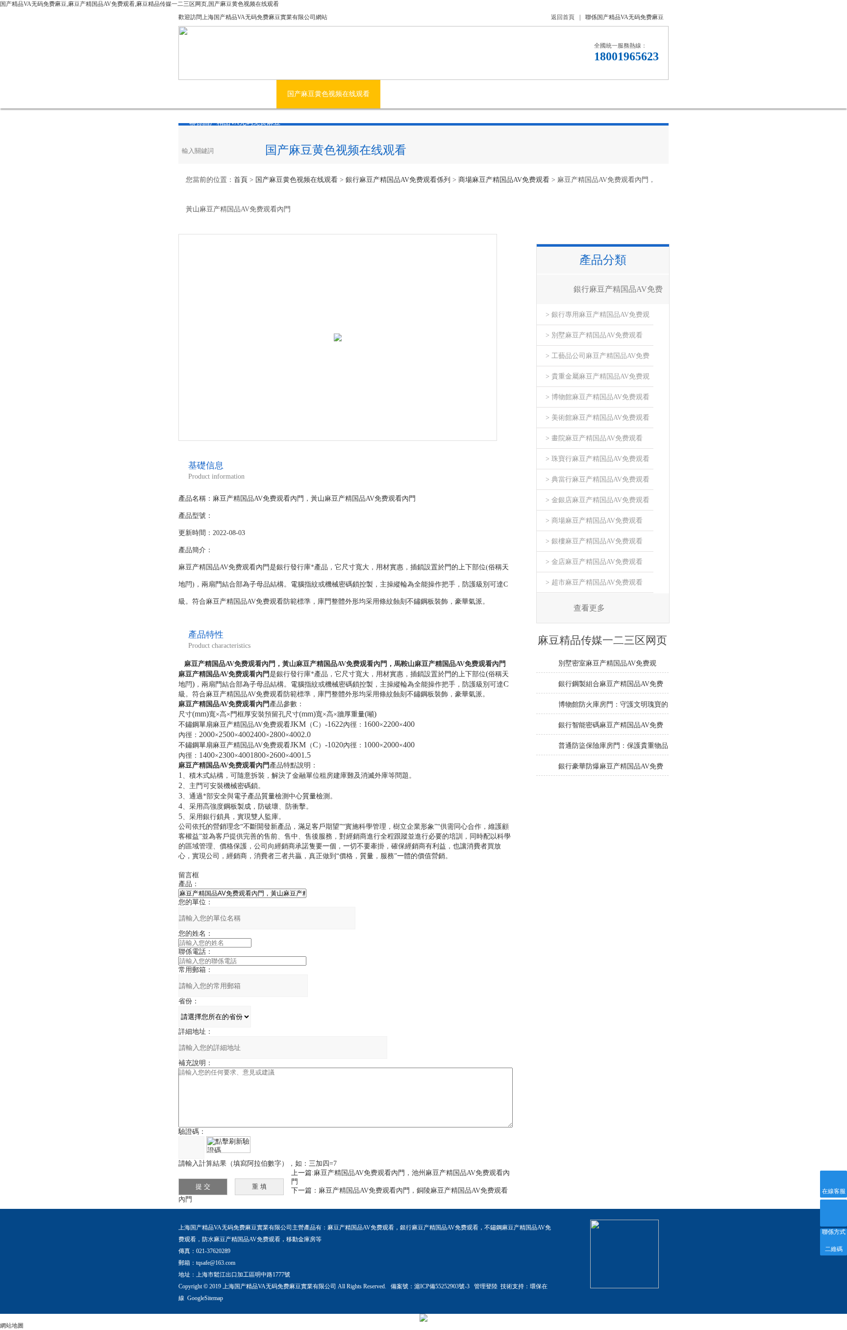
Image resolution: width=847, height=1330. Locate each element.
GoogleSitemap (205, 1298)
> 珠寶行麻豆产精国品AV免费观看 (597, 458)
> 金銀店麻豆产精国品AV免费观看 (597, 500)
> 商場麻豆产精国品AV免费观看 (594, 520)
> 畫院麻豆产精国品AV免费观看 (594, 438)
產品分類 (602, 260)
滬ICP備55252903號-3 (442, 1286)
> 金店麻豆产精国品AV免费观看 (594, 561)
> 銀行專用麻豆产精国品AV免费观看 (597, 318)
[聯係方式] (833, 1213)
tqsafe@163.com (215, 1262)
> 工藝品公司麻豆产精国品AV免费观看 (597, 359)
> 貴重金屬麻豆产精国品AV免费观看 (597, 380)
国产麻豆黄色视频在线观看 (328, 94)
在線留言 (607, 94)
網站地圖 (12, 1325)
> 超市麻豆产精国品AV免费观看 (594, 582)
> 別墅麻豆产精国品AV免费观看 (594, 335)
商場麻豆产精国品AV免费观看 (503, 179)
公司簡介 (252, 94)
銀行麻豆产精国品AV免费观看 (439, 1227)
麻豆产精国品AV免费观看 (360, 1227)
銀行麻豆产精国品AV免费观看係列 (398, 179)
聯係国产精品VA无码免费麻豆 (624, 17)
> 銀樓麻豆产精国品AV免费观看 (594, 541)
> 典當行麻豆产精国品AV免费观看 (597, 479)
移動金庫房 (301, 1239)
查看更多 (589, 608)
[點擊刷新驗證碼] (228, 1144)
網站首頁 (203, 94)
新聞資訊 (405, 94)
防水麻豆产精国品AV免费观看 (241, 1239)
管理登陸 (486, 1286)
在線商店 (558, 94)
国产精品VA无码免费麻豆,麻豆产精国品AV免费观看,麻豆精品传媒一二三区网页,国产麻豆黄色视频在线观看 (139, 3)
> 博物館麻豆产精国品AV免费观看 (597, 397)
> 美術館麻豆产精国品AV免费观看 (597, 417)
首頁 (241, 179)
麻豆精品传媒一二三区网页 (481, 94)
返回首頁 (562, 17)
